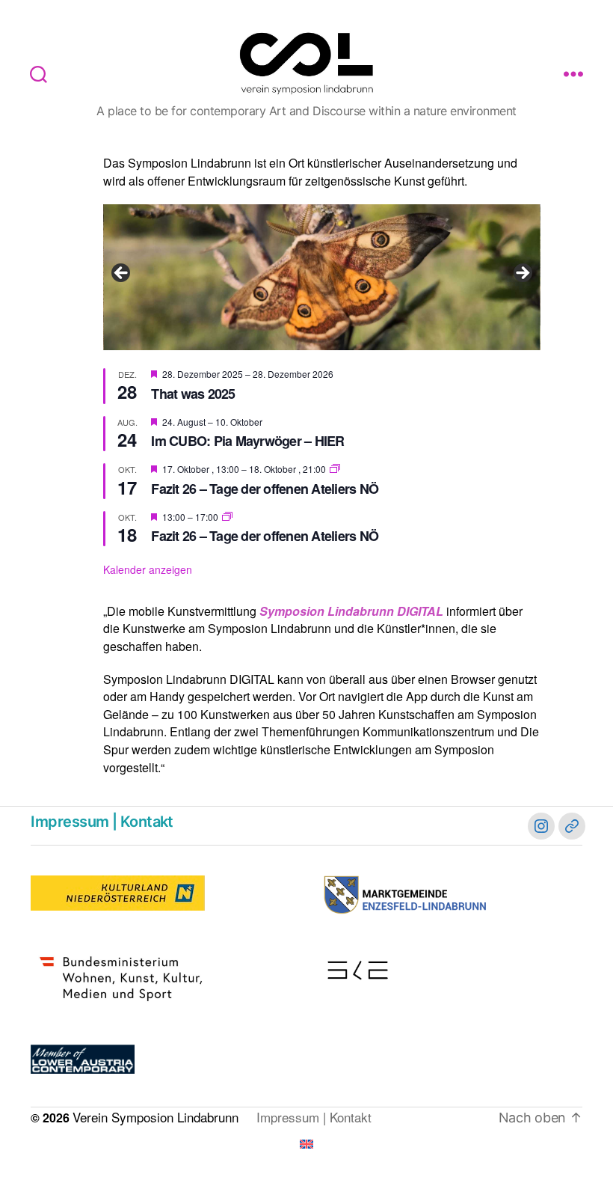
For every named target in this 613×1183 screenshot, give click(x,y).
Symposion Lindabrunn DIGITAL (351, 611)
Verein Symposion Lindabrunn (155, 1116)
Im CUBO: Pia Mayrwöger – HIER (247, 440)
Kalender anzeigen (147, 569)
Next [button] (522, 274)
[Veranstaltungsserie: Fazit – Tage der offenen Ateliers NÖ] (335, 468)
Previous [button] (122, 274)
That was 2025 (193, 393)
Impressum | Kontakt (102, 822)
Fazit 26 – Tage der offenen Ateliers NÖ (264, 488)
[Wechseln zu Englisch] (306, 1144)
